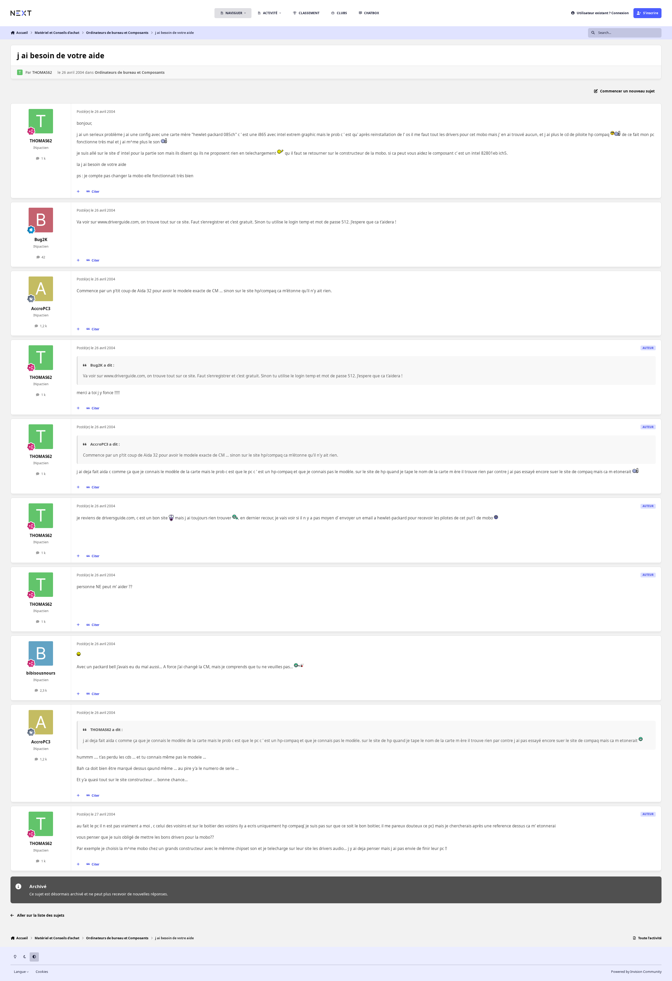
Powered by (636, 971)
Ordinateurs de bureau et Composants (130, 72)
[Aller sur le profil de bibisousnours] (41, 653)
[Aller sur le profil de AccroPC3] (41, 288)
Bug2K (40, 239)
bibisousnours (40, 673)
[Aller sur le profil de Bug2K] (41, 220)
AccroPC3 (40, 308)
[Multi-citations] (78, 191)
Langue (20, 971)
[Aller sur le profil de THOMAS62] (20, 72)
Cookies (42, 971)
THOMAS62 (42, 72)
